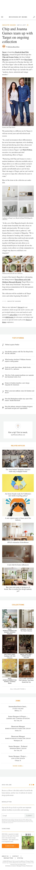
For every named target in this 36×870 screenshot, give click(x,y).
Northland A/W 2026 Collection (9, 657)
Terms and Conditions (18, 861)
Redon (9, 683)
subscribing (13, 315)
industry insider (9, 25)
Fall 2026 (26, 657)
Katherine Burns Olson (13, 47)
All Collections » (18, 689)
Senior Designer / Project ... (18, 756)
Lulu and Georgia (26, 678)
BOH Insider (9, 317)
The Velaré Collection (26, 631)
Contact (15, 856)
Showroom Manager (18, 726)
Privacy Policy (29, 820)
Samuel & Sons (26, 629)
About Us (5, 856)
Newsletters (8, 858)
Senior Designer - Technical (18, 746)
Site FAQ (20, 858)
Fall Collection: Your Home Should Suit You (26, 681)
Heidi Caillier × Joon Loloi (26, 655)
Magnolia (5, 59)
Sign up (20, 307)
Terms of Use (5, 820)
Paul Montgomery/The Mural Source (10, 630)
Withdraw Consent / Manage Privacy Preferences (18, 865)
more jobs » (18, 766)
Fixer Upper (28, 59)
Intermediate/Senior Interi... (18, 706)
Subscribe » (10, 846)
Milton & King (9, 654)
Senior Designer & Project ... (18, 716)
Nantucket (9, 634)
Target (4, 52)
